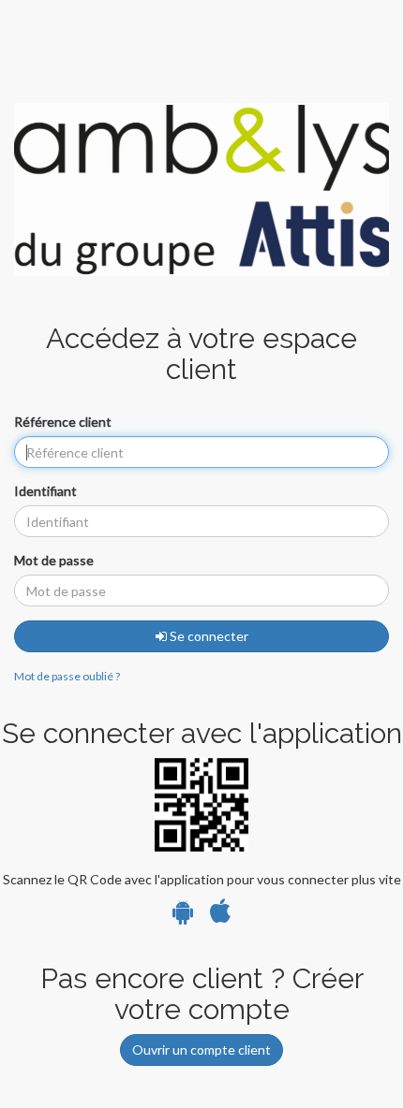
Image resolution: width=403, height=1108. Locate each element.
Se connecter (207, 636)
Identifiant (45, 491)
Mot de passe (54, 560)
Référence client (63, 422)
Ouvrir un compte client (201, 1049)
